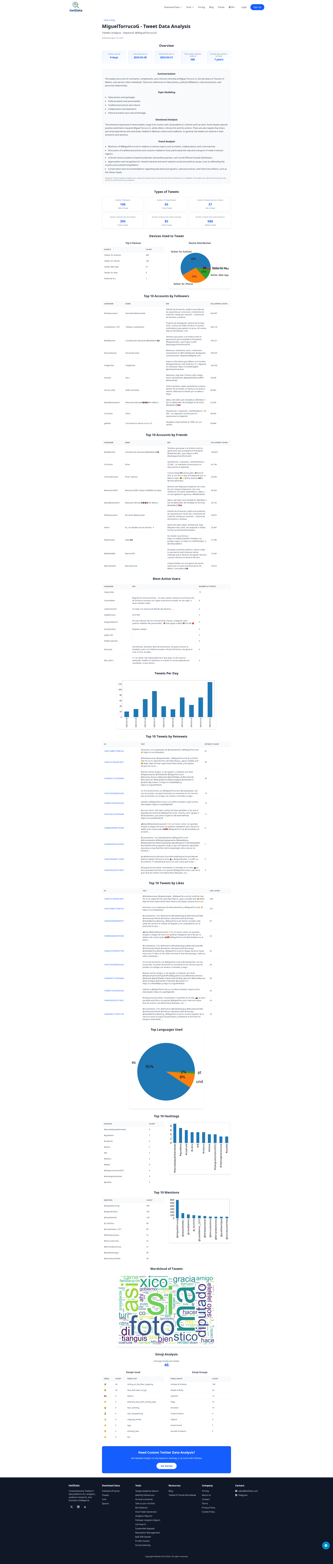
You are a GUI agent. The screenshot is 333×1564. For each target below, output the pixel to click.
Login (244, 7)
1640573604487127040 (114, 859)
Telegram (243, 1495)
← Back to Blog (108, 20)
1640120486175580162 (114, 751)
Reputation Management (147, 1532)
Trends (221, 7)
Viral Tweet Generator (146, 1511)
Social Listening (143, 1545)
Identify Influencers (145, 1495)
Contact (206, 1499)
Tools (188, 7)
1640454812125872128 (114, 1014)
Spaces (105, 1503)
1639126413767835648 (114, 814)
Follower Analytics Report (147, 1520)
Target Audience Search (147, 1491)
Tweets (105, 1495)
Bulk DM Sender (143, 1536)
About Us (206, 1495)
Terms (205, 1503)
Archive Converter (144, 1499)
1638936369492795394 (114, 828)
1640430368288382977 (114, 921)
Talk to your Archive (145, 1503)
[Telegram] (326, 1545)
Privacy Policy (208, 1507)
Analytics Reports (143, 1516)
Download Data (171, 7)
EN (232, 7)
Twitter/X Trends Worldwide (182, 1495)
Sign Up (257, 7)
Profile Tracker (142, 1541)
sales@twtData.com (248, 1491)
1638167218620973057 (114, 762)
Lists (104, 1499)
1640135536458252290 (114, 793)
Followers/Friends (111, 1491)
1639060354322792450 (114, 844)
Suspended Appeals (145, 1528)
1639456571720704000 (114, 778)
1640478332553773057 (114, 870)
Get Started (166, 1466)
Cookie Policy (208, 1511)
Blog (211, 7)
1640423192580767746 (114, 951)
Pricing (201, 7)
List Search (140, 1524)
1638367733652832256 (114, 803)
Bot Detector (141, 1507)
